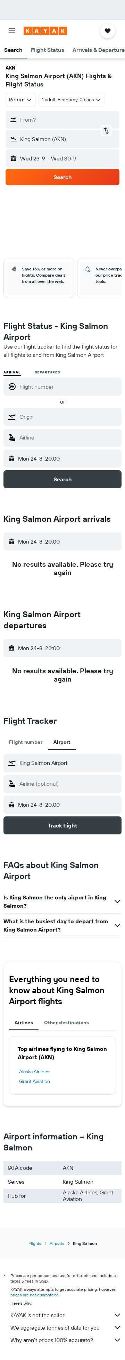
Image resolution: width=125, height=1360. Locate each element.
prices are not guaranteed (34, 1294)
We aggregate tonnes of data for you (55, 1327)
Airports (57, 1243)
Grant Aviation (34, 1081)
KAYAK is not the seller (37, 1315)
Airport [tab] (61, 742)
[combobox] (68, 417)
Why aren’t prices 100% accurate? (51, 1339)
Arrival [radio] (12, 372)
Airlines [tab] (24, 1022)
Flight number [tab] (25, 742)
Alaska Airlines (34, 1071)
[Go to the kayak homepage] (45, 31)
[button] (11, 30)
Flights (34, 1243)
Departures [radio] (47, 372)
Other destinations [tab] (66, 1022)
